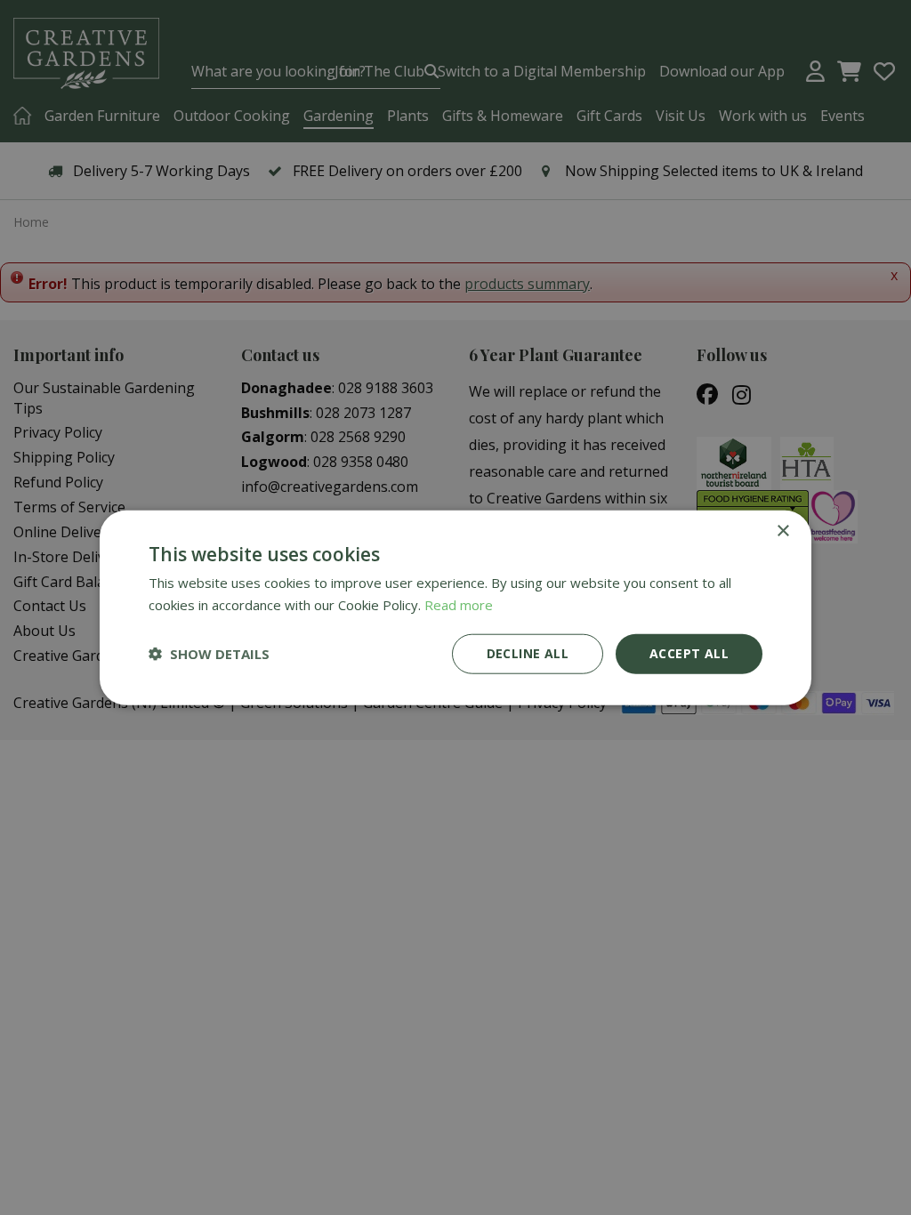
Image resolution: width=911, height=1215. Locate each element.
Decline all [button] (527, 653)
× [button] (782, 531)
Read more (458, 605)
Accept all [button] (689, 653)
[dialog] (455, 608)
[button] (209, 654)
